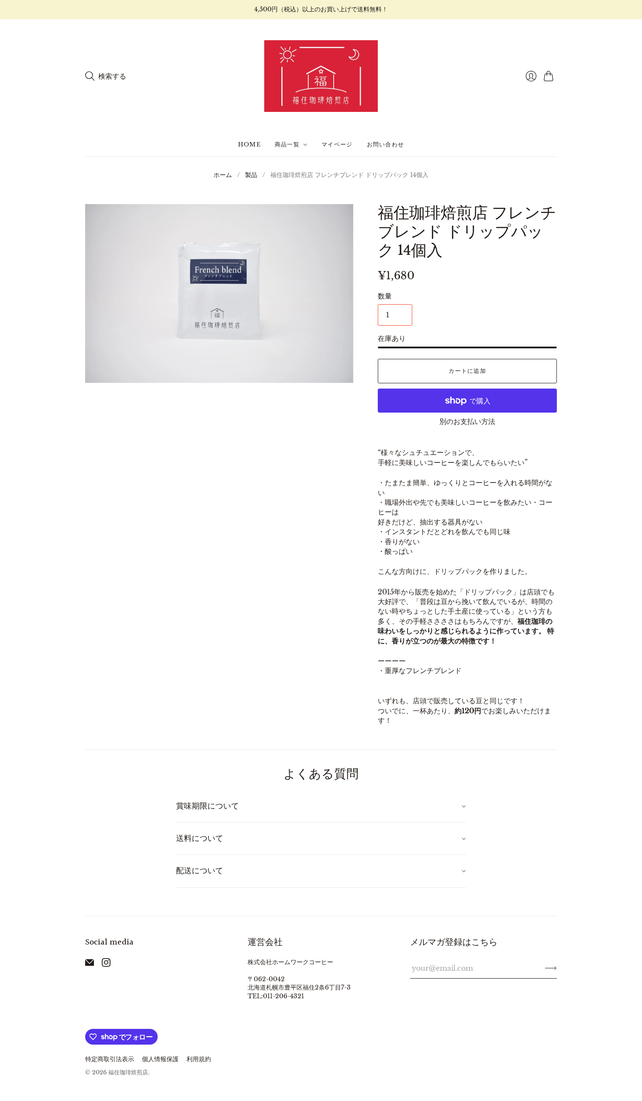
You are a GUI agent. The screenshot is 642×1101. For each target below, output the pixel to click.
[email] (89, 964)
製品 (251, 175)
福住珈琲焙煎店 (128, 1072)
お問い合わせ (385, 144)
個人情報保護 (160, 1059)
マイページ (337, 144)
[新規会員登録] (551, 968)
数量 (385, 296)
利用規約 (198, 1059)
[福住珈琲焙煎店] (321, 76)
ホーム (223, 175)
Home (249, 144)
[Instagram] (106, 964)
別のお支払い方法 (467, 421)
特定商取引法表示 (109, 1059)
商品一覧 (287, 144)
